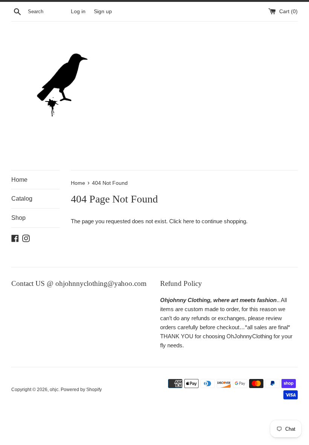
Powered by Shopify (81, 389)
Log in (78, 11)
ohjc (54, 389)
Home (19, 179)
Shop (18, 218)
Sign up (103, 11)
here (188, 221)
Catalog (21, 198)
